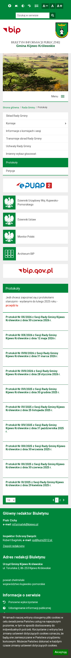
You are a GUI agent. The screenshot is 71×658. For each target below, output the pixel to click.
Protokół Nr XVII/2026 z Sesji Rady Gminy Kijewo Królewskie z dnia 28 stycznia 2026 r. (33, 372)
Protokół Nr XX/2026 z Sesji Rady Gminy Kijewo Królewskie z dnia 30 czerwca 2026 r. (35, 319)
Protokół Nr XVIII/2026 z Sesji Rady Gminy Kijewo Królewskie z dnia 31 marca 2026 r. (32, 355)
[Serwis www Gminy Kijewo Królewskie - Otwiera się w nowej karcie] (61, 30)
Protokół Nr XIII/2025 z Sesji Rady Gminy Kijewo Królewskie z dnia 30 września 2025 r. (35, 448)
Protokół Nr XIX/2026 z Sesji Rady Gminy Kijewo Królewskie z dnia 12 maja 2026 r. (31, 337)
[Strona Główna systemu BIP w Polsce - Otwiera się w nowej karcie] (11, 30)
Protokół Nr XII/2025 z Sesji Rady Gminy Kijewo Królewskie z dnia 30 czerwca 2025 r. (35, 466)
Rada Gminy (28, 107)
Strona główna (11, 107)
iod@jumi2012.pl (42, 540)
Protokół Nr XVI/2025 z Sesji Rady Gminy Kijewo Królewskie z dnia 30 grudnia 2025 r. (33, 391)
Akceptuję (61, 653)
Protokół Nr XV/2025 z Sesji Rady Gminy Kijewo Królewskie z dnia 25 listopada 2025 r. (35, 408)
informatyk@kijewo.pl (25, 524)
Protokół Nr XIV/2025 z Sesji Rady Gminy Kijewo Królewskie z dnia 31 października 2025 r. (35, 428)
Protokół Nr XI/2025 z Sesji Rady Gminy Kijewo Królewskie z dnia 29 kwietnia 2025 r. (35, 484)
